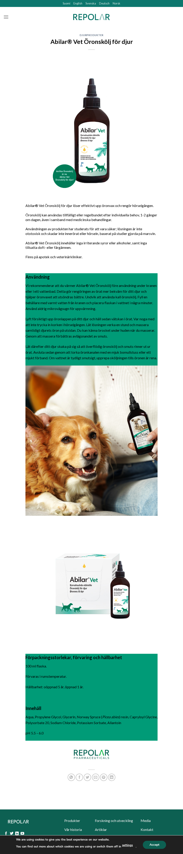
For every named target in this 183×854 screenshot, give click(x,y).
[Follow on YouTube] (22, 834)
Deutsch (104, 3)
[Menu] (6, 16)
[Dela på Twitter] (87, 777)
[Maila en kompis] (95, 777)
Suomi (66, 3)
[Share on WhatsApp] (71, 777)
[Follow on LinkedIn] (17, 834)
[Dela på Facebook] (79, 777)
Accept (154, 844)
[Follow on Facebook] (6, 834)
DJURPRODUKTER (91, 35)
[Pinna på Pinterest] (103, 777)
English (77, 3)
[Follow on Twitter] (11, 834)
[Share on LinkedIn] (111, 777)
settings (127, 845)
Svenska (90, 3)
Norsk (116, 3)
